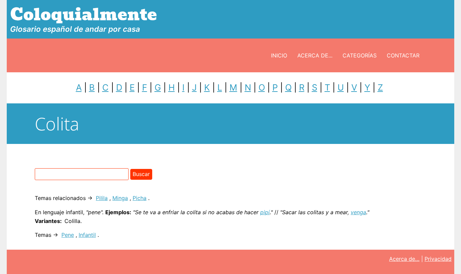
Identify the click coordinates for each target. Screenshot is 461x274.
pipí (265, 212)
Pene (67, 234)
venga (358, 212)
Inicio (279, 55)
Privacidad (438, 258)
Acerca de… (404, 258)
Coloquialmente (83, 15)
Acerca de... (314, 55)
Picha (139, 198)
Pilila (102, 198)
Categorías (360, 55)
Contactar (403, 55)
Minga (120, 198)
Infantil (87, 234)
